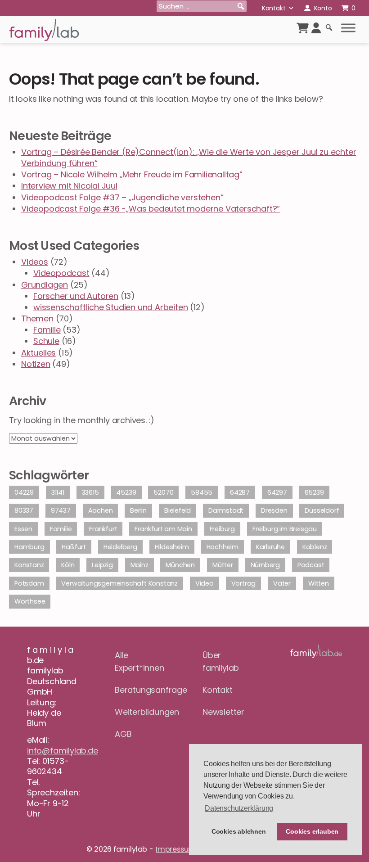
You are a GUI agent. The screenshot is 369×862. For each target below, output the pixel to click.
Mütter (222, 564)
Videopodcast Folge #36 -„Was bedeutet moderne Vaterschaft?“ (150, 208)
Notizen (35, 364)
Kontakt (274, 8)
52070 (163, 492)
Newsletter (223, 712)
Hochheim (222, 546)
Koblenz (314, 546)
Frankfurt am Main (163, 528)
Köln (67, 564)
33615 (90, 492)
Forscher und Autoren (75, 296)
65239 (314, 492)
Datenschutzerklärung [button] (239, 808)
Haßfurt (74, 546)
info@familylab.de (62, 750)
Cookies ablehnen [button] (239, 831)
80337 (23, 510)
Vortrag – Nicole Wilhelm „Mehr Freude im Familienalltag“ (132, 174)
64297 (277, 492)
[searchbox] (202, 6)
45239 (126, 492)
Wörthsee (29, 601)
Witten (318, 583)
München (180, 564)
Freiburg (222, 528)
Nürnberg (265, 564)
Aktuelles (38, 352)
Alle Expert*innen (139, 662)
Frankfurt (103, 528)
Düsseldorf (322, 510)
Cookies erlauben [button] (312, 831)
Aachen (100, 510)
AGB (123, 734)
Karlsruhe (270, 546)
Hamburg (29, 546)
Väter (282, 583)
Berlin (138, 510)
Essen (23, 528)
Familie (47, 329)
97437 (61, 510)
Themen (37, 318)
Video (204, 583)
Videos (34, 261)
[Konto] (316, 28)
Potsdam (29, 583)
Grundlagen (44, 284)
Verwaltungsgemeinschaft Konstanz (119, 583)
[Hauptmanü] (348, 28)
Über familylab (220, 662)
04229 (24, 492)
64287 (240, 492)
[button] (241, 6)
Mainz (139, 564)
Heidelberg (120, 546)
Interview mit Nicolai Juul (69, 185)
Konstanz (29, 564)
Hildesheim (172, 546)
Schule (46, 341)
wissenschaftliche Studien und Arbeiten (110, 307)
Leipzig (102, 564)
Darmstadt (225, 510)
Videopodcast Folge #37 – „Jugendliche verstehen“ (122, 197)
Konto (323, 8)
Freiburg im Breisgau (284, 528)
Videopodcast (61, 273)
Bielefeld (177, 510)
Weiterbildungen (140, 712)
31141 (57, 492)
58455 (201, 492)
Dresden (274, 510)
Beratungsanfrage (140, 689)
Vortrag (243, 583)
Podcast (310, 564)
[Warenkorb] (303, 28)
